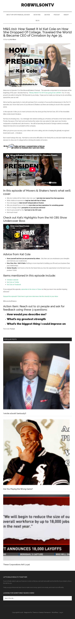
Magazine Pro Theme (30, 612)
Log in (61, 612)
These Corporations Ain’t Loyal (16, 564)
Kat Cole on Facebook (14, 284)
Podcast (12, 329)
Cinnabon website (13, 280)
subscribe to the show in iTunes (31, 289)
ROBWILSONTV (37, 4)
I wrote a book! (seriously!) (14, 413)
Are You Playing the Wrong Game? (18, 489)
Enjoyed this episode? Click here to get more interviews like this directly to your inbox (30, 296)
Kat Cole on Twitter (13, 282)
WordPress (55, 612)
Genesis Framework (45, 612)
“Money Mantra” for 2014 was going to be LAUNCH (45, 93)
